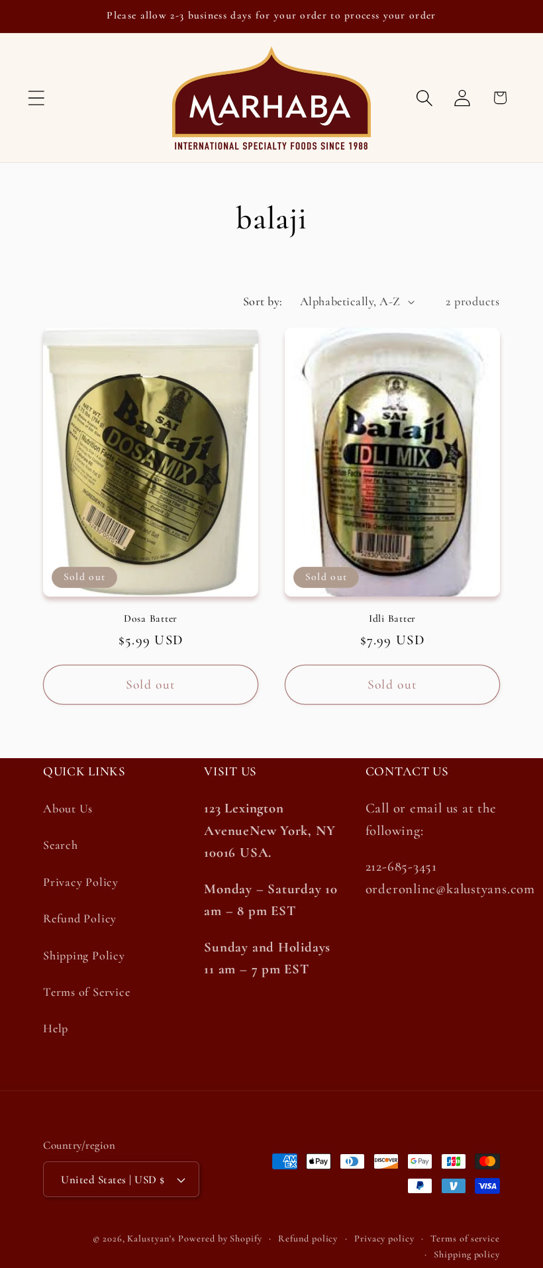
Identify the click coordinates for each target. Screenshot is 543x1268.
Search (60, 845)
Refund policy (308, 1238)
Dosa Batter (150, 618)
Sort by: (263, 301)
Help (55, 1028)
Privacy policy (384, 1238)
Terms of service (465, 1238)
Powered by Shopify (220, 1238)
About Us (68, 808)
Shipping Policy (84, 955)
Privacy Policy (81, 882)
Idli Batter (392, 618)
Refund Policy (80, 918)
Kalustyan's (151, 1238)
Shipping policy (467, 1254)
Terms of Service (86, 992)
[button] (36, 98)
